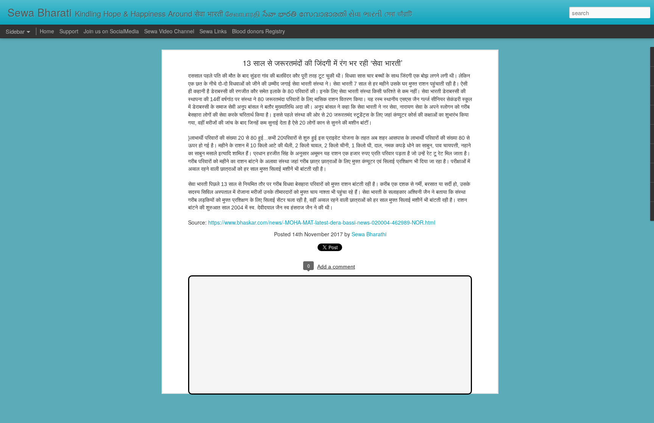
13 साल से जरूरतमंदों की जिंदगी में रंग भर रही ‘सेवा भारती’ (322, 62)
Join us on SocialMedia (111, 31)
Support (68, 31)
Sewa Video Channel (169, 31)
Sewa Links (213, 31)
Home (47, 31)
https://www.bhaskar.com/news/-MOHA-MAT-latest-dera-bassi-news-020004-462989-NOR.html (321, 222)
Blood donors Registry (258, 31)
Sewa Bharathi (369, 234)
